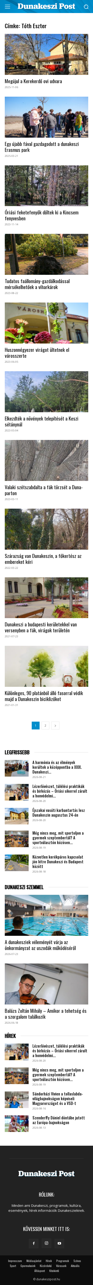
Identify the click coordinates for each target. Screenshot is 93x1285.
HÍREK (10, 1035)
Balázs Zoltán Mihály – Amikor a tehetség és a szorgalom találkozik (46, 1013)
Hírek (49, 1261)
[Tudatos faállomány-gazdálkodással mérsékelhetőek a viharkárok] (46, 254)
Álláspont (39, 1271)
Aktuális (75, 1266)
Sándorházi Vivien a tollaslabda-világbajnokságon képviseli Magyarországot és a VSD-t (57, 1098)
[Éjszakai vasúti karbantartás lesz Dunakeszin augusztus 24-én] (17, 816)
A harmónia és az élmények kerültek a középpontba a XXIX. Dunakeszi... (57, 767)
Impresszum (15, 1261)
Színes (77, 1261)
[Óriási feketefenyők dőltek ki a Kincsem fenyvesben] (46, 185)
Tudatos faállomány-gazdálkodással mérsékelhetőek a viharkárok (37, 283)
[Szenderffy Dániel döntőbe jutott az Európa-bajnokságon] (17, 1123)
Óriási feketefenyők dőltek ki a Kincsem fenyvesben (41, 215)
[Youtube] (59, 1243)
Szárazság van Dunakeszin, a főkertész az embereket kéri (43, 558)
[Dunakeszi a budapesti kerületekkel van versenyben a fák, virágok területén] (46, 597)
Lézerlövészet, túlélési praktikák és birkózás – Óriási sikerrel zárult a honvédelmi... (59, 791)
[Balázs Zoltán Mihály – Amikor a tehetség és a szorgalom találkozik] (46, 984)
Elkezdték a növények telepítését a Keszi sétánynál (41, 421)
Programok (62, 1261)
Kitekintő (54, 1271)
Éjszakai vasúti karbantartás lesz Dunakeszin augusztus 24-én (58, 812)
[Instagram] (46, 1243)
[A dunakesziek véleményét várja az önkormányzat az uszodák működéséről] (46, 915)
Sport (13, 1266)
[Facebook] (33, 1243)
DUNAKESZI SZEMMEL (24, 887)
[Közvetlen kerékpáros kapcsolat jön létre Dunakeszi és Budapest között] (17, 863)
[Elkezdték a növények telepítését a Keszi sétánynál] (46, 391)
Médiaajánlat (33, 1261)
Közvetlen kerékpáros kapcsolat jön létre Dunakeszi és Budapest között (57, 861)
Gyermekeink (28, 1266)
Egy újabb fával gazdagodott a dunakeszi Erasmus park (42, 146)
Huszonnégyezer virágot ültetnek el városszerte (37, 352)
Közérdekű (46, 1266)
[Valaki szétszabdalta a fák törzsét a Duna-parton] (46, 460)
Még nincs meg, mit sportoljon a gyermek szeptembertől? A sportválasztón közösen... (58, 837)
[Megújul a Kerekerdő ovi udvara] (46, 54)
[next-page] (55, 725)
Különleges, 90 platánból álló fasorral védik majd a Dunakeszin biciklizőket (44, 695)
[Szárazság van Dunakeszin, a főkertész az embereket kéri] (46, 529)
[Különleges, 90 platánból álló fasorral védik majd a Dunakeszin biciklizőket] (46, 666)
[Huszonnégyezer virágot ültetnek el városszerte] (46, 323)
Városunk (61, 1266)
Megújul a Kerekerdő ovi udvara (33, 81)
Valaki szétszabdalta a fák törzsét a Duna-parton (44, 490)
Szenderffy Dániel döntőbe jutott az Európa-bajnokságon (58, 1120)
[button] (86, 6)
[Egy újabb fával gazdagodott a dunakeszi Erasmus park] (46, 117)
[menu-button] (7, 6)
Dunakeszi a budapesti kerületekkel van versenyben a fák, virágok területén (41, 627)
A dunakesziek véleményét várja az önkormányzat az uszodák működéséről (40, 944)
